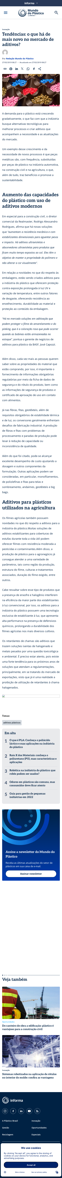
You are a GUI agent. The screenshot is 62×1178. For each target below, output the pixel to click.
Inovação (6, 29)
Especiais (36, 1134)
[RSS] (37, 1111)
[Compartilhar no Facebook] (34, 69)
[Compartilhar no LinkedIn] (16, 69)
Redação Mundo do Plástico (20, 58)
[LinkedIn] (21, 1111)
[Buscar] (56, 12)
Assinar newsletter (31, 873)
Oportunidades (39, 1127)
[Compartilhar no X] (22, 69)
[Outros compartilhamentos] (40, 69)
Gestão (5, 1127)
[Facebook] (13, 1111)
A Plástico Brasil (10, 1120)
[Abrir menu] (5, 12)
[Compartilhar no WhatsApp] (28, 69)
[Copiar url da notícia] (5, 69)
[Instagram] (5, 1111)
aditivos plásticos (11, 722)
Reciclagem (7, 1134)
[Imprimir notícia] (11, 69)
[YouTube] (29, 1111)
